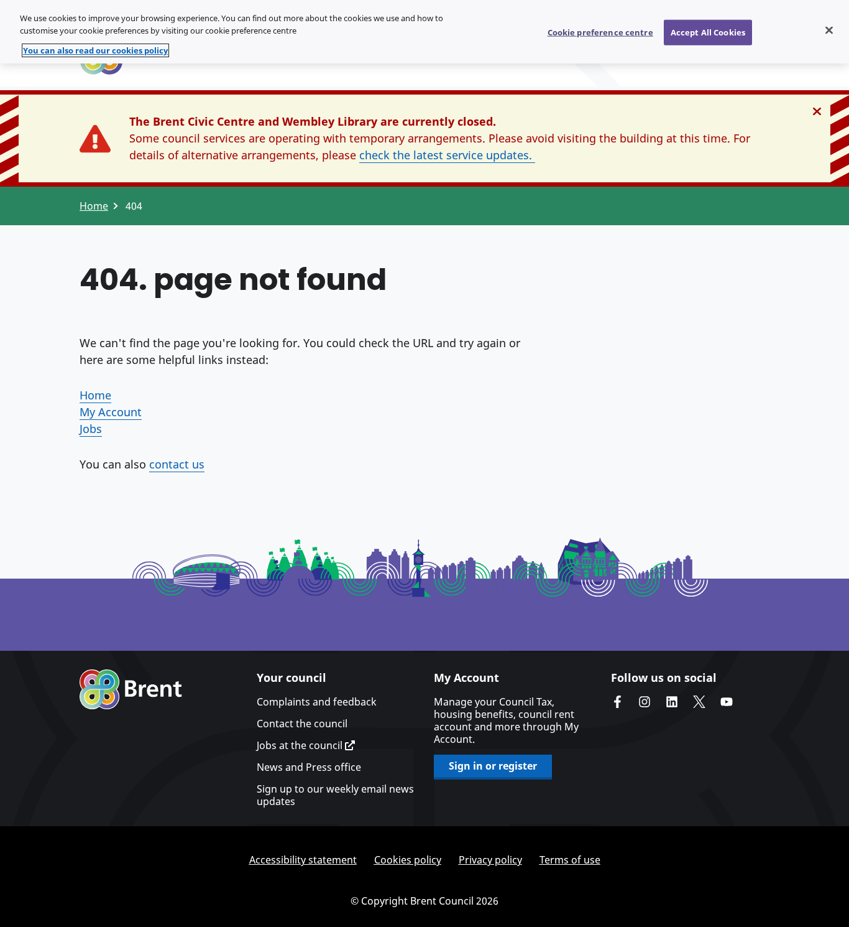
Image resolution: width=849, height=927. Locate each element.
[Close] (829, 30)
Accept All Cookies (708, 31)
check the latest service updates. (447, 154)
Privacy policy (490, 860)
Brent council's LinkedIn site (672, 702)
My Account (111, 411)
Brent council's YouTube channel (726, 702)
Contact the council (302, 723)
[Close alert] (817, 111)
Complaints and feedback (317, 702)
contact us (176, 464)
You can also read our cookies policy (95, 50)
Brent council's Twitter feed (699, 702)
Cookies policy (407, 860)
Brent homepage (131, 689)
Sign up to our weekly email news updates (335, 795)
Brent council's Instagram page (644, 702)
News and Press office (309, 767)
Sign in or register (493, 766)
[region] (424, 31)
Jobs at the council (301, 745)
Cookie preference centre (600, 31)
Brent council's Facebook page (617, 702)
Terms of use (569, 860)
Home (94, 206)
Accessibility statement (303, 860)
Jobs (91, 428)
